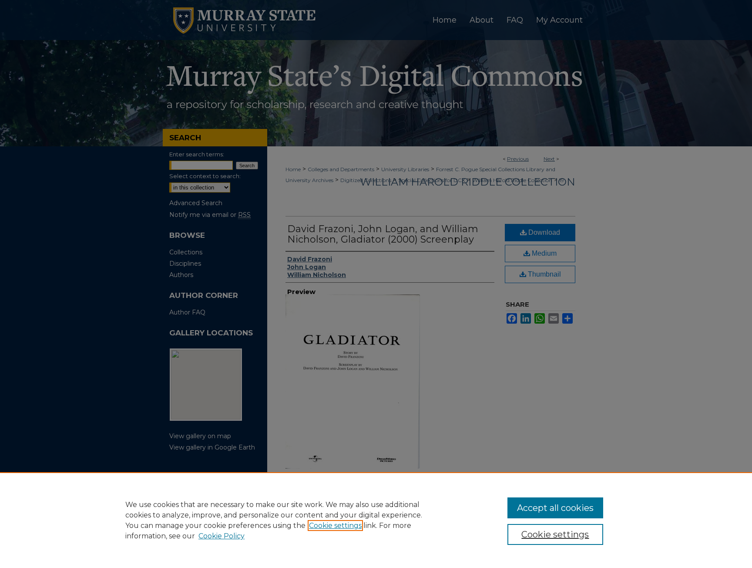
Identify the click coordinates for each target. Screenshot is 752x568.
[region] (376, 520)
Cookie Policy (221, 536)
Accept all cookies (555, 508)
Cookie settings (335, 525)
